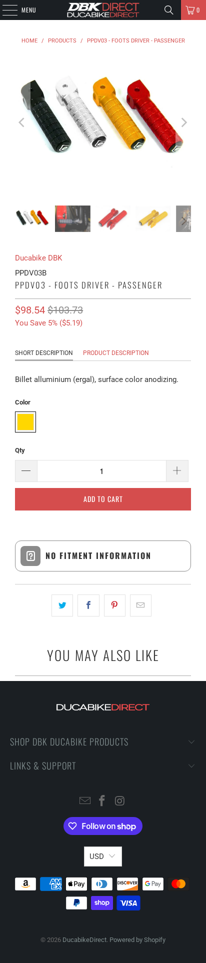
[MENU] (4, 10)
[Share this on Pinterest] (115, 605)
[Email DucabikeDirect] (85, 801)
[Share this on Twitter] (62, 605)
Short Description (44, 353)
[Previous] (22, 122)
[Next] (184, 122)
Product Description (116, 353)
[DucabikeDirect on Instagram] (120, 801)
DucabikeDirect (84, 940)
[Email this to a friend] (141, 605)
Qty (20, 450)
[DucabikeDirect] (103, 10)
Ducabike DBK (38, 258)
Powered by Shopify (138, 940)
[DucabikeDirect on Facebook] (102, 801)
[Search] (169, 10)
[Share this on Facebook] (88, 605)
